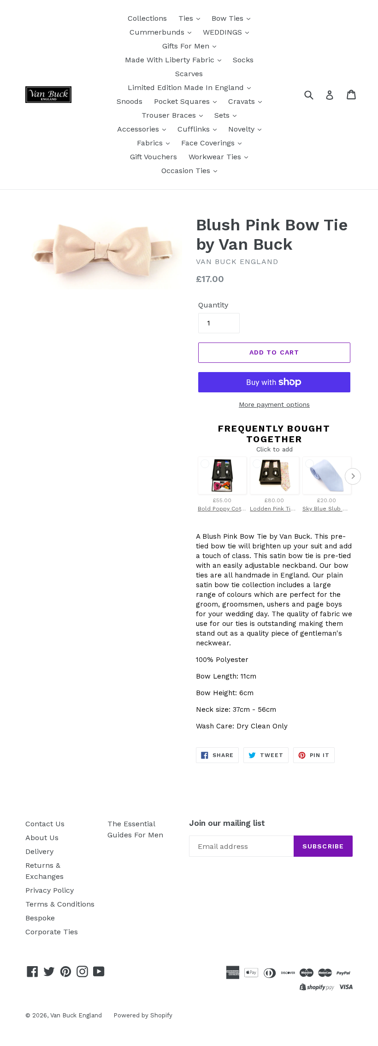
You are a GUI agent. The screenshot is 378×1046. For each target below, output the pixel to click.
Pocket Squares (183, 101)
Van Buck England (76, 1015)
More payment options (274, 404)
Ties (186, 18)
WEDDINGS (223, 32)
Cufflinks (194, 129)
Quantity (213, 305)
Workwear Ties (216, 156)
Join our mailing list (227, 823)
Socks (243, 59)
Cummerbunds (158, 32)
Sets (223, 115)
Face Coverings (209, 142)
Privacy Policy (49, 890)
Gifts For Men (187, 46)
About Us (42, 837)
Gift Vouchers (153, 156)
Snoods (129, 101)
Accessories (139, 129)
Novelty (242, 129)
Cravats (242, 101)
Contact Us (45, 823)
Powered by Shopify (142, 1015)
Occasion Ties (187, 170)
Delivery (39, 851)
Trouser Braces (170, 115)
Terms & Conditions (59, 904)
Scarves (189, 73)
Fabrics (151, 142)
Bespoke (40, 918)
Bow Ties (229, 18)
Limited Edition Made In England (187, 87)
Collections (147, 18)
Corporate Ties (51, 931)
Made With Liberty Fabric (171, 59)
